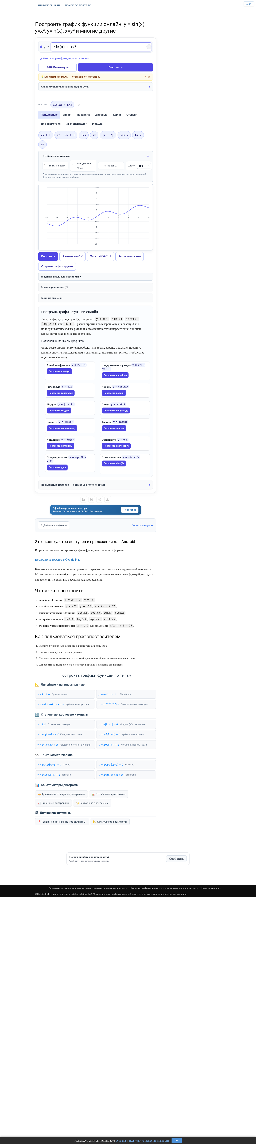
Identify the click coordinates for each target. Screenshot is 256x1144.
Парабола (83, 114)
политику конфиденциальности (149, 1140)
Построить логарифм (60, 445)
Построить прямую (59, 371)
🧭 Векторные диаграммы (92, 802)
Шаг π (131, 165)
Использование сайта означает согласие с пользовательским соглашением (87, 887)
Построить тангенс (114, 428)
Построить (115, 67)
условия (121, 1140)
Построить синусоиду (116, 410)
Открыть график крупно (57, 266)
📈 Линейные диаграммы (53, 802)
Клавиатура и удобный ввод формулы (65, 86)
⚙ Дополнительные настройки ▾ (61, 276)
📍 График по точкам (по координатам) (62, 821)
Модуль (97, 123)
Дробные (101, 114)
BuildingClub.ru (48, 5)
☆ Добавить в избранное (53, 525)
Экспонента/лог (76, 123)
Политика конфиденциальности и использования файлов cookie (164, 887)
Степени (131, 114)
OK (176, 1140)
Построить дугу (57, 467)
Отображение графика (56, 156)
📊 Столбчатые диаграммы (109, 794)
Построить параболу (115, 375)
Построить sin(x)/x (114, 463)
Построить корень (114, 393)
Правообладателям (211, 887)
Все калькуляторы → (142, 525)
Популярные (49, 114)
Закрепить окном (129, 256)
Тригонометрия (51, 123)
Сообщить (176, 858)
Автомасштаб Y (72, 256)
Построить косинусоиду (62, 428)
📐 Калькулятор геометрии (110, 821)
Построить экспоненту (116, 445)
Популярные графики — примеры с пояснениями (73, 484)
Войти (249, 4)
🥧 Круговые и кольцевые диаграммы (61, 794)
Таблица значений (52, 298)
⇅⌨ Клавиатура (57, 67)
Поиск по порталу (78, 5)
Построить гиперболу (61, 393)
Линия (67, 114)
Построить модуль (59, 410)
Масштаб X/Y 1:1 (100, 256)
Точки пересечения (54, 287)
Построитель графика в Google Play (57, 559)
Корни (117, 114)
